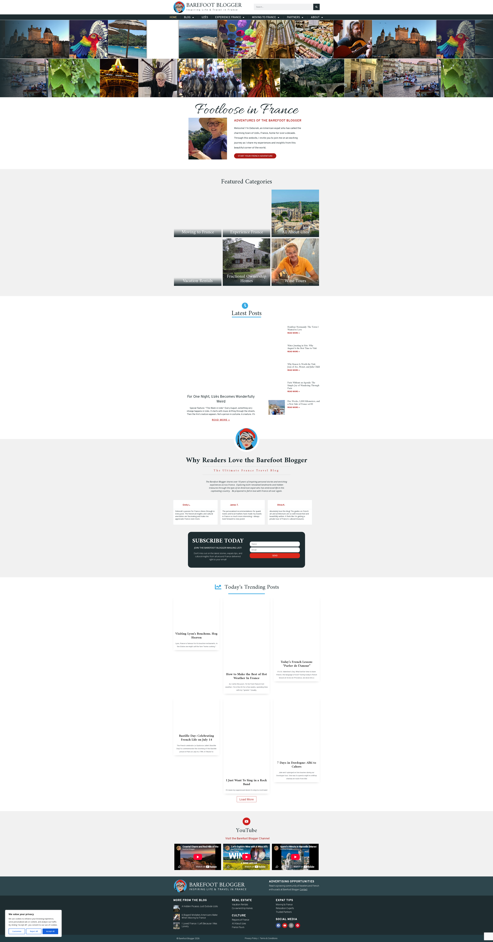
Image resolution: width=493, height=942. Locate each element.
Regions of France (240, 920)
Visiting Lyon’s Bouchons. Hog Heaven (196, 636)
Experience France (228, 17)
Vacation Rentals (240, 904)
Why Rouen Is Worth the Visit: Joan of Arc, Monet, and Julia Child (303, 365)
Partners (293, 17)
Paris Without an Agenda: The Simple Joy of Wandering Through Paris (303, 385)
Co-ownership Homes (242, 908)
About (315, 17)
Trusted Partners (284, 912)
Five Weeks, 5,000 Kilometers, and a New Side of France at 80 (303, 402)
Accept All (50, 931)
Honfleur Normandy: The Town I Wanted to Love (303, 328)
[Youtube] (246, 821)
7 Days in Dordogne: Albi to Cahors (296, 765)
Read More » (221, 419)
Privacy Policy (251, 938)
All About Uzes (239, 923)
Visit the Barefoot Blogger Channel (247, 838)
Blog (187, 17)
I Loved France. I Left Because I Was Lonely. (199, 925)
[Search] (316, 7)
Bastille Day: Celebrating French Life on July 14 (196, 738)
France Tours (238, 927)
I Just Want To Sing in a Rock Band (246, 782)
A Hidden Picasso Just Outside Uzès (200, 906)
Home (173, 17)
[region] (33, 923)
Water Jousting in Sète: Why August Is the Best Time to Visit (302, 347)
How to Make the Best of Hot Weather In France (246, 676)
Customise (16, 931)
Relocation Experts (285, 908)
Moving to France (264, 17)
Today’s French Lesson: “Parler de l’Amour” (296, 664)
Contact (303, 889)
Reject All (34, 931)
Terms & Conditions (268, 938)
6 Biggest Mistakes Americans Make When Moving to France (199, 916)
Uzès (205, 17)
